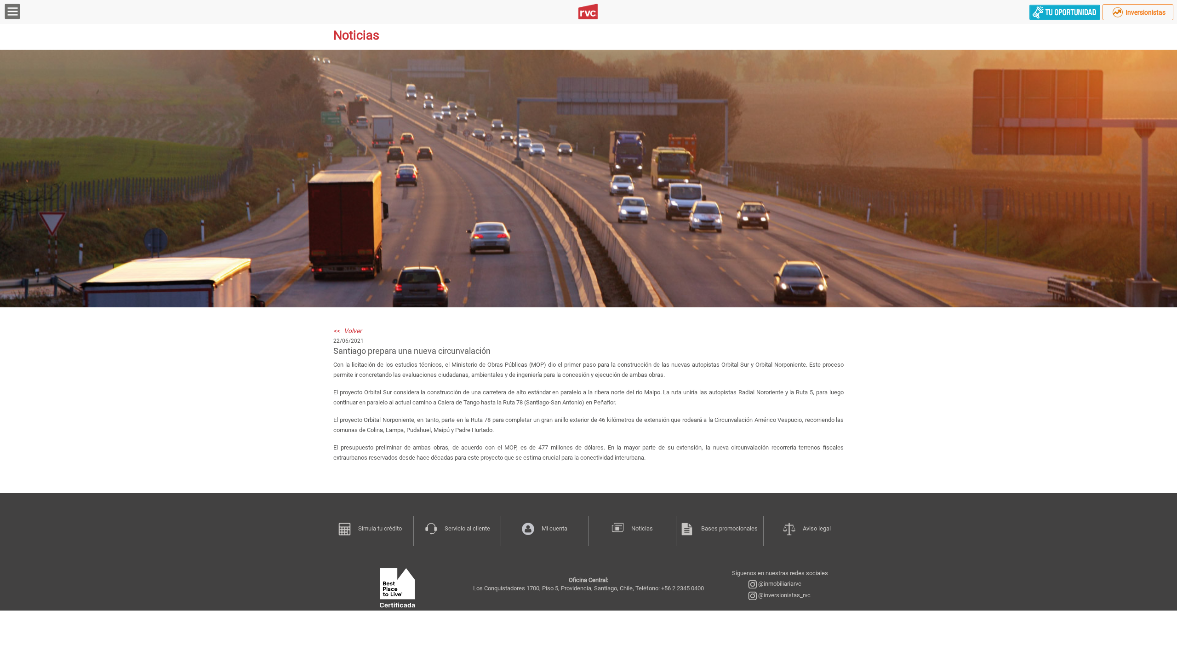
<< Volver (347, 330)
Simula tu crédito (380, 528)
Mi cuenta (554, 528)
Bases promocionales (729, 528)
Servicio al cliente (467, 528)
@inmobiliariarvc (779, 583)
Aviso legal (817, 528)
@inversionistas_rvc (784, 595)
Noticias (642, 528)
